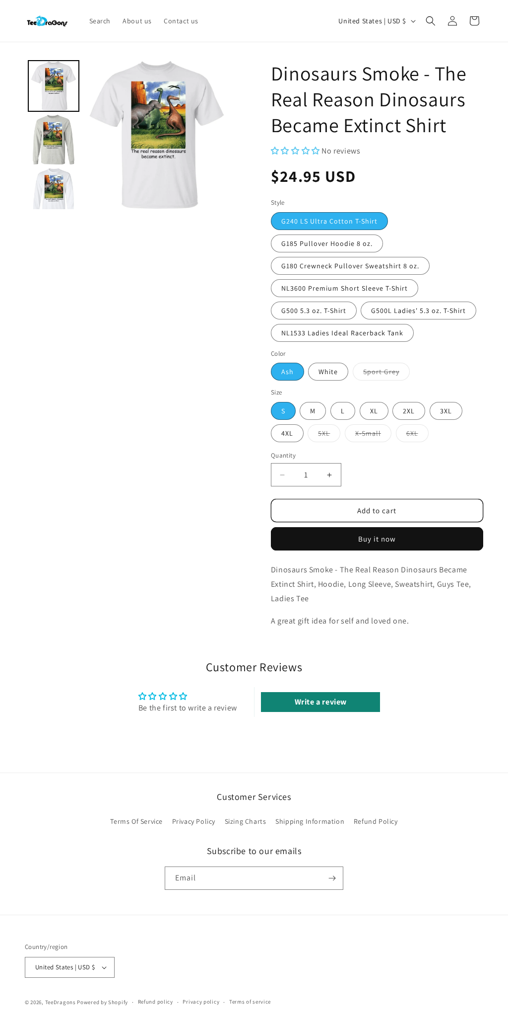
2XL (409, 410)
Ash (287, 371)
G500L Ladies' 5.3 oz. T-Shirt (418, 310)
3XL (446, 410)
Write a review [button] (321, 702)
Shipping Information (309, 821)
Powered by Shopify (102, 1002)
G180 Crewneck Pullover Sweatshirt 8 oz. (350, 265)
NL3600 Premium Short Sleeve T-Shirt (344, 288)
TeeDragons (60, 1002)
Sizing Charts (245, 821)
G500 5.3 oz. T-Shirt (313, 310)
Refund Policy (376, 821)
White (328, 371)
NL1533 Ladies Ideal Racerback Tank (342, 332)
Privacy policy (201, 1001)
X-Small (373, 435)
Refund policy (155, 1001)
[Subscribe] (332, 878)
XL (374, 410)
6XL (417, 435)
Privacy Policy (193, 821)
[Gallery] (128, 134)
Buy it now (377, 539)
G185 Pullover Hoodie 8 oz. (327, 243)
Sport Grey (386, 374)
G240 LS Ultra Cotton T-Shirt (329, 221)
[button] (431, 21)
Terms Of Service (136, 821)
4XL (287, 433)
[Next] (216, 135)
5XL (329, 435)
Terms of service (250, 1001)
